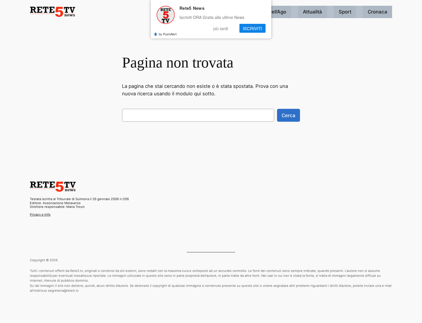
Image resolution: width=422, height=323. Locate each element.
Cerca (288, 115)
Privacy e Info (40, 214)
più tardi (220, 28)
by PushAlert (168, 34)
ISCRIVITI (252, 28)
